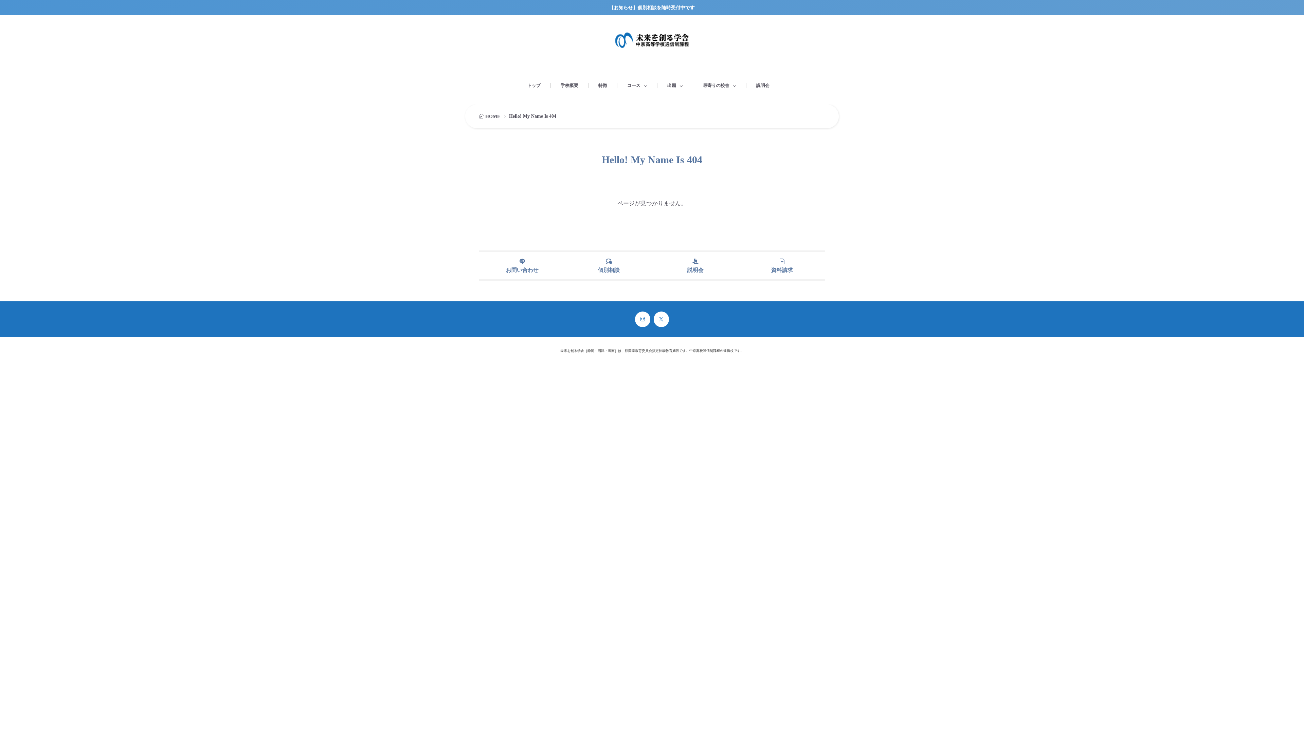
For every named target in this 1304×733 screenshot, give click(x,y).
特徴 (602, 85)
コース (633, 85)
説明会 (762, 85)
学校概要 (569, 85)
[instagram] (642, 319)
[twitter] (661, 319)
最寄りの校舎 (716, 85)
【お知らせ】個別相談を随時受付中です (652, 7)
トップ (534, 85)
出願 (671, 85)
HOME (492, 116)
